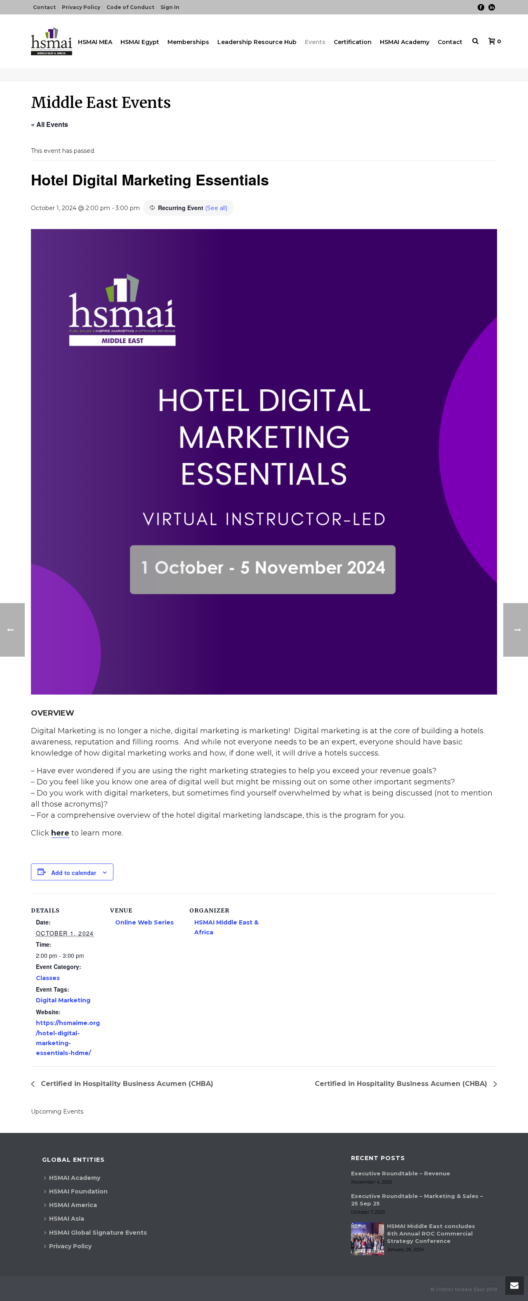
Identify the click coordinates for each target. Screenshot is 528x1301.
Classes (48, 978)
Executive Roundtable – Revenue (400, 1173)
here (60, 833)
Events (315, 42)
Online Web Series (144, 922)
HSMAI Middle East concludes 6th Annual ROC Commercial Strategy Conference (431, 1233)
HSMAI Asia (66, 1218)
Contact (450, 42)
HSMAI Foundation (78, 1191)
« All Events (49, 124)
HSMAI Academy (404, 42)
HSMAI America (73, 1205)
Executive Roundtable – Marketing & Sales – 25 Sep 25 (417, 1200)
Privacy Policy (70, 1246)
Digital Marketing (63, 1000)
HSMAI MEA (95, 42)
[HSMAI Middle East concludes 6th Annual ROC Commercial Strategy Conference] (367, 1238)
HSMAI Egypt (139, 42)
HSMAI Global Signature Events (98, 1232)
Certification (353, 42)
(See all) (216, 208)
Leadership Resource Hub (257, 42)
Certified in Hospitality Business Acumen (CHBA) (126, 1084)
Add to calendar (73, 872)
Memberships (188, 42)
